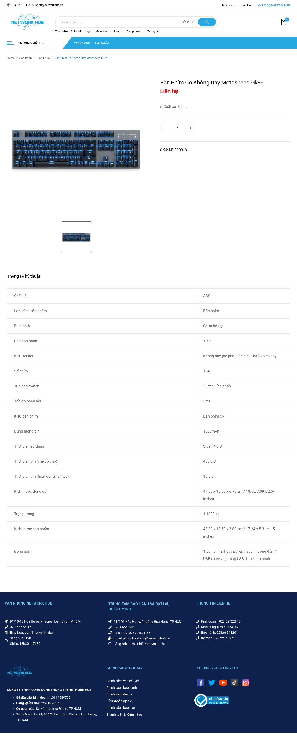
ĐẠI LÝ (17, 5)
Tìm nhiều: (61, 31)
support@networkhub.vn (47, 5)
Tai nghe (152, 31)
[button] (284, 22)
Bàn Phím (44, 58)
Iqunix (118, 31)
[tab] (23, 277)
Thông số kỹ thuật (23, 276)
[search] (207, 22)
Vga (88, 31)
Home (11, 58)
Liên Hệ (246, 5)
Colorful (76, 31)
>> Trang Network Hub (274, 5)
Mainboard (102, 31)
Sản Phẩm (26, 58)
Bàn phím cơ (134, 31)
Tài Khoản (228, 5)
